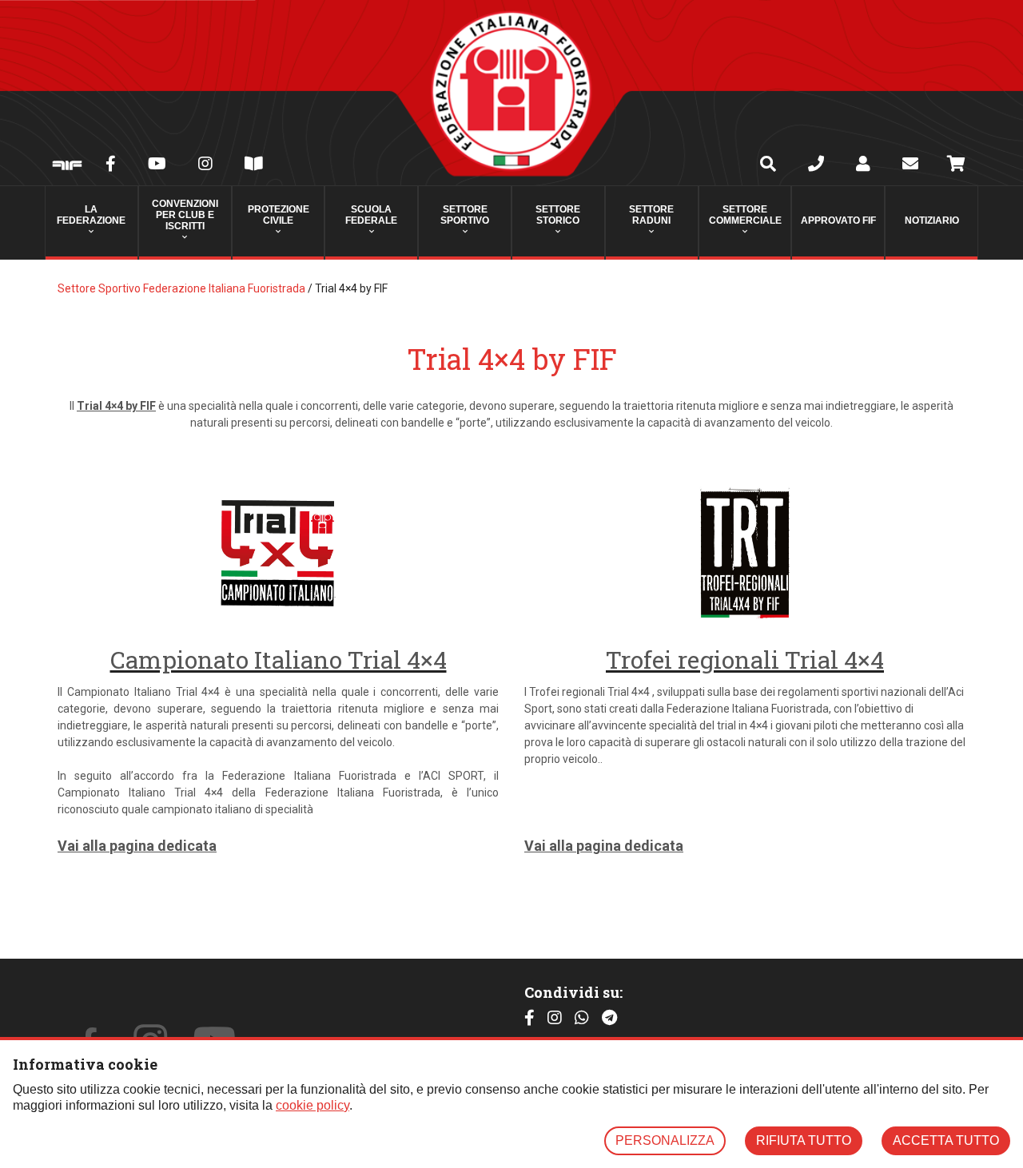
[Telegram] (609, 1018)
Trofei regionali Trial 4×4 (745, 659)
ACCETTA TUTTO (946, 1140)
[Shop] (956, 166)
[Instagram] (205, 165)
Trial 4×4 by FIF (116, 405)
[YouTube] (157, 165)
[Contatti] (816, 165)
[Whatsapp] (582, 1018)
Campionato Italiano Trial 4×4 (278, 659)
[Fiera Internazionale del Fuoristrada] (67, 166)
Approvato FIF (838, 220)
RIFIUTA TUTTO (803, 1140)
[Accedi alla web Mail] (910, 165)
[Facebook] (110, 165)
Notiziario (932, 220)
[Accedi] (863, 165)
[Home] (511, 92)
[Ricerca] (768, 165)
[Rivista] (254, 165)
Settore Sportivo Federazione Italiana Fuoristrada (181, 288)
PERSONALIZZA (665, 1140)
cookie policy (312, 1105)
